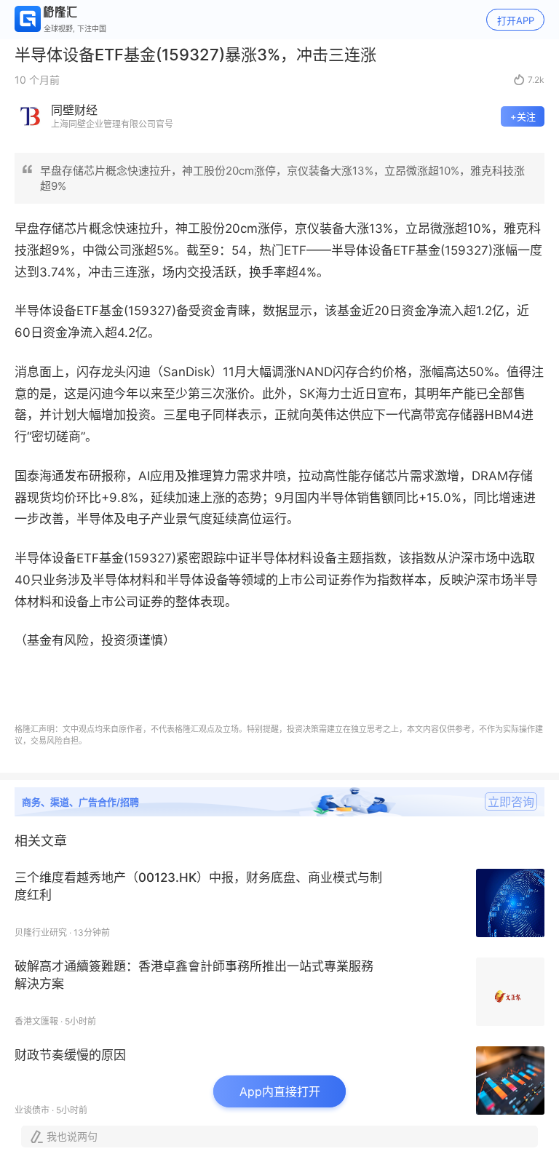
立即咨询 (511, 802)
